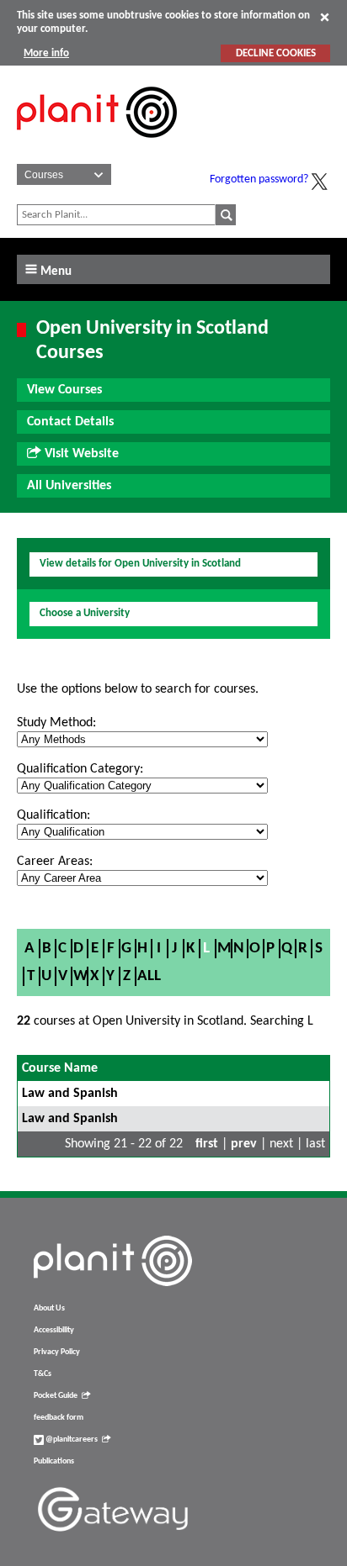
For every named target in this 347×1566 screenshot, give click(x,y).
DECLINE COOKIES (276, 53)
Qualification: (53, 815)
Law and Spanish (70, 1093)
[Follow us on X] (319, 181)
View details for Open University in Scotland (140, 563)
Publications (54, 1461)
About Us (49, 1308)
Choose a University (85, 613)
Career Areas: (55, 861)
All (149, 976)
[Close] (324, 16)
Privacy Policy (57, 1352)
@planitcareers (71, 1439)
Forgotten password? (259, 179)
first (206, 1144)
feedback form (58, 1417)
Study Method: (56, 723)
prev (244, 1144)
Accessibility (54, 1330)
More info (46, 53)
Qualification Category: (80, 769)
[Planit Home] (97, 147)
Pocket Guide (55, 1396)
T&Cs (42, 1374)
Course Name (60, 1068)
